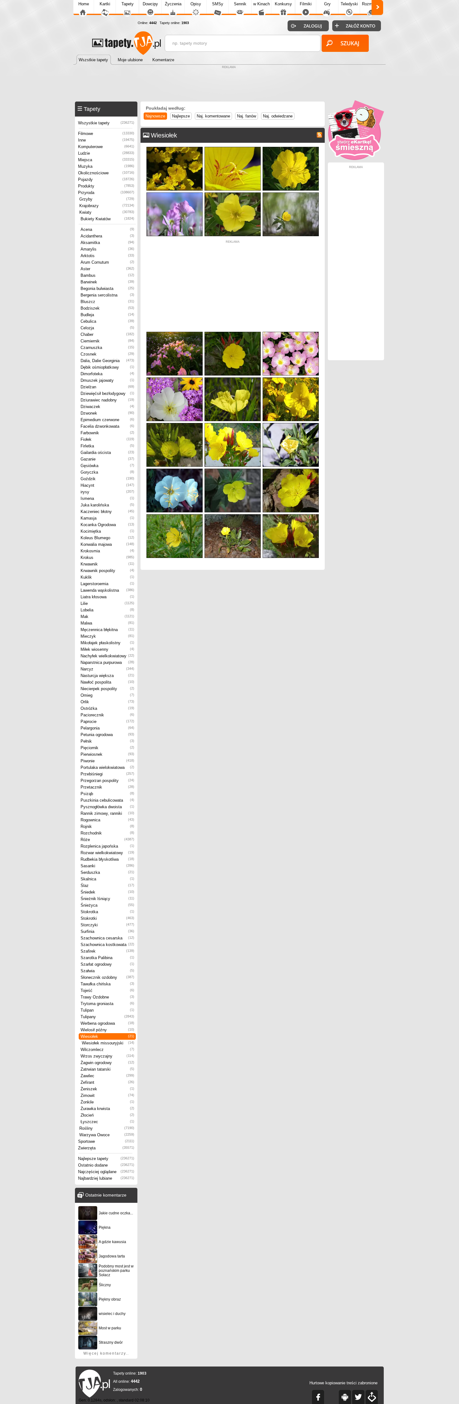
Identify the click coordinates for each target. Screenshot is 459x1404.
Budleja (107, 314)
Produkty (106, 186)
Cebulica (107, 321)
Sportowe (106, 1141)
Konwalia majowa (107, 544)
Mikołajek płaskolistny (107, 642)
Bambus (107, 275)
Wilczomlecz (107, 1049)
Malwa (107, 623)
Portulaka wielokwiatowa (107, 767)
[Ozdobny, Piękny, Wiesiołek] (291, 470)
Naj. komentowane (213, 116)
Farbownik (107, 433)
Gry (327, 4)
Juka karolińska (107, 505)
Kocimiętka (107, 531)
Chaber (107, 334)
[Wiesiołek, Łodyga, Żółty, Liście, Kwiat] (175, 515)
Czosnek (107, 354)
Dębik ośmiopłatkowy (107, 367)
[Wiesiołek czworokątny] (291, 378)
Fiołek (107, 439)
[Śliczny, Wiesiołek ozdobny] (233, 424)
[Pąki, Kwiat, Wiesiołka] (233, 333)
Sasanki (107, 866)
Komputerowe (106, 146)
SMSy (217, 4)
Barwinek (107, 282)
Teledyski (349, 4)
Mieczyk (107, 636)
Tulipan (107, 1010)
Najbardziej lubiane (106, 1178)
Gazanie (107, 459)
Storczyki (107, 925)
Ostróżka (107, 708)
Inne (106, 140)
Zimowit (107, 1095)
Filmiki (306, 4)
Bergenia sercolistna (107, 295)
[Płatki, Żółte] (291, 148)
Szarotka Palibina (107, 957)
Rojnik (107, 826)
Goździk (107, 478)
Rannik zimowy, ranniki (107, 813)
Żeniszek (107, 1089)
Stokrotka (107, 911)
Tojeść (107, 990)
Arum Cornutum (107, 262)
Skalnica (107, 879)
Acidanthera (107, 236)
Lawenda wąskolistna (107, 590)
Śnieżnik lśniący (107, 898)
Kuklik (107, 577)
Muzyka (106, 166)
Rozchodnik (107, 833)
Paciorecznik (107, 715)
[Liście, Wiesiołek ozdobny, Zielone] (233, 515)
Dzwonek (107, 413)
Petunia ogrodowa (107, 734)
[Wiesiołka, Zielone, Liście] (233, 194)
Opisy (195, 4)
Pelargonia (107, 728)
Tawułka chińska (107, 984)
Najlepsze (181, 116)
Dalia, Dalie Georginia (107, 360)
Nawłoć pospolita (107, 682)
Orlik (107, 702)
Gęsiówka (107, 465)
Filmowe (106, 133)
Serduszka (107, 872)
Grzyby (106, 199)
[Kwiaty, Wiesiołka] (291, 515)
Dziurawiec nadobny (107, 400)
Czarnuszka (107, 347)
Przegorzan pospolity (107, 780)
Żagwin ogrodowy (107, 1062)
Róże (107, 839)
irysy (107, 492)
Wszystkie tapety (106, 123)
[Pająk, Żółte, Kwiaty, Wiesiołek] (175, 148)
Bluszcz (107, 301)
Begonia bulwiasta (107, 288)
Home (83, 4)
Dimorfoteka (107, 373)
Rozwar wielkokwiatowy (107, 852)
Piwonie (107, 761)
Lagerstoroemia (107, 583)
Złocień (107, 1115)
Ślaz (107, 885)
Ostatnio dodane (106, 1165)
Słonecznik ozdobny (107, 977)
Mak (107, 616)
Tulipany (107, 1016)
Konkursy (283, 4)
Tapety (127, 4)
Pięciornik (107, 747)
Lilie (107, 603)
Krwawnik (107, 564)
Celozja (107, 328)
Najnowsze (155, 116)
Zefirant (107, 1082)
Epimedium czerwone (107, 419)
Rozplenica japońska (107, 846)
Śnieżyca (107, 905)
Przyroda (106, 192)
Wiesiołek (107, 1036)
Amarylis (107, 249)
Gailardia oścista (107, 452)
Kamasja (107, 518)
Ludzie (106, 153)
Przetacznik (107, 787)
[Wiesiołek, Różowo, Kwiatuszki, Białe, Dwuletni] (291, 333)
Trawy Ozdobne (107, 997)
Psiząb (107, 793)
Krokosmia (107, 551)
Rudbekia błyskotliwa (107, 859)
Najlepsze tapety (106, 1158)
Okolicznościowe (106, 173)
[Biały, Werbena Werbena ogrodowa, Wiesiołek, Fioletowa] (175, 378)
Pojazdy (106, 179)
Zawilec (107, 1075)
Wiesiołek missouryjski (108, 1043)
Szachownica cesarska (107, 938)
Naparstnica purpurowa (107, 662)
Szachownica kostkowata (107, 944)
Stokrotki (107, 918)
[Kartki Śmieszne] (356, 158)
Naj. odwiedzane (278, 116)
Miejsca (106, 159)
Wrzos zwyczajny (107, 1056)
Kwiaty (106, 212)
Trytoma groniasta (107, 1003)
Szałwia (107, 970)
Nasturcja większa (107, 675)
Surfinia (107, 931)
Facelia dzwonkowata (107, 426)
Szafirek (107, 951)
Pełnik (107, 741)
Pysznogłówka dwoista (107, 806)
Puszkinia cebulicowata (107, 800)
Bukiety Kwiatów (107, 219)
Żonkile (107, 1102)
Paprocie (107, 721)
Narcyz (107, 669)
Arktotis (107, 255)
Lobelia (107, 610)
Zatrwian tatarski (107, 1069)
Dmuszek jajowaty (107, 380)
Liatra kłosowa (107, 597)
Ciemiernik (107, 341)
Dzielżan (107, 387)
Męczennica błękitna (107, 629)
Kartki (105, 4)
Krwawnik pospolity (107, 570)
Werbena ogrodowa (107, 1023)
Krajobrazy (106, 205)
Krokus (107, 557)
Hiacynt (107, 485)
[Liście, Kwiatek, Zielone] (233, 378)
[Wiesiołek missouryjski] (175, 424)
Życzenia (173, 4)
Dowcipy (150, 4)
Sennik (240, 4)
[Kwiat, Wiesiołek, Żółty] (233, 148)
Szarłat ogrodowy (107, 964)
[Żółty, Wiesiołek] (291, 424)
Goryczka (107, 472)
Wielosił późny (107, 1030)
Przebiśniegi (107, 774)
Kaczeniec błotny (107, 511)
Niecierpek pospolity (107, 688)
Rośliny (106, 1128)
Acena (107, 229)
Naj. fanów (246, 116)
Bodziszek (107, 308)
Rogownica (107, 820)
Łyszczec (107, 1121)
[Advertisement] (229, 84)
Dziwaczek (107, 406)
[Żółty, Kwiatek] (233, 470)
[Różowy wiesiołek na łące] (175, 333)
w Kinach (261, 4)
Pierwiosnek (107, 754)
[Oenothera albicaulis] (175, 470)
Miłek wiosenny (107, 649)
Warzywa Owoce (106, 1135)
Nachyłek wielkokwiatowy (107, 656)
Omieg (107, 695)
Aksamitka (107, 242)
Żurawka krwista (107, 1108)
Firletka (107, 446)
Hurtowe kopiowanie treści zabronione (343, 1383)
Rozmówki (371, 4)
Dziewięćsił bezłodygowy (107, 393)
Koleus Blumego (107, 537)
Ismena (107, 498)
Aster (107, 268)
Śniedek (107, 892)
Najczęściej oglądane (106, 1171)
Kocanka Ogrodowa (107, 524)
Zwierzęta (106, 1148)
